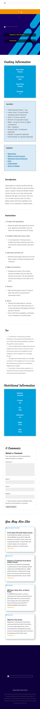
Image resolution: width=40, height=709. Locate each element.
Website (7, 493)
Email (7, 486)
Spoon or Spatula (14, 166)
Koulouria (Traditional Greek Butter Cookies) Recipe (19, 561)
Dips (17, 34)
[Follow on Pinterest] (25, 654)
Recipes (22, 34)
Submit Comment (11, 507)
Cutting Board (12, 163)
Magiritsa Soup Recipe (14, 620)
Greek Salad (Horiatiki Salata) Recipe (20, 533)
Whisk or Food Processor (16, 156)
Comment (8, 462)
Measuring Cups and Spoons (18, 159)
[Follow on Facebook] (14, 654)
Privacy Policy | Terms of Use (20, 690)
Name (7, 479)
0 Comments (13, 40)
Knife (9, 161)
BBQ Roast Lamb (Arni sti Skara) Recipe (18, 591)
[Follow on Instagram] (21, 654)
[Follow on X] (18, 654)
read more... (11, 548)
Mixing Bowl (12, 154)
